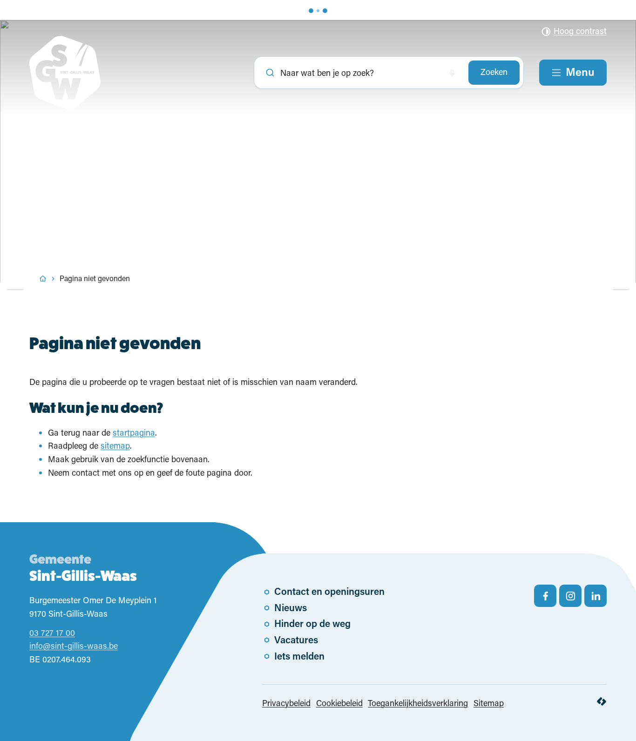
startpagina (134, 432)
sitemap (115, 445)
